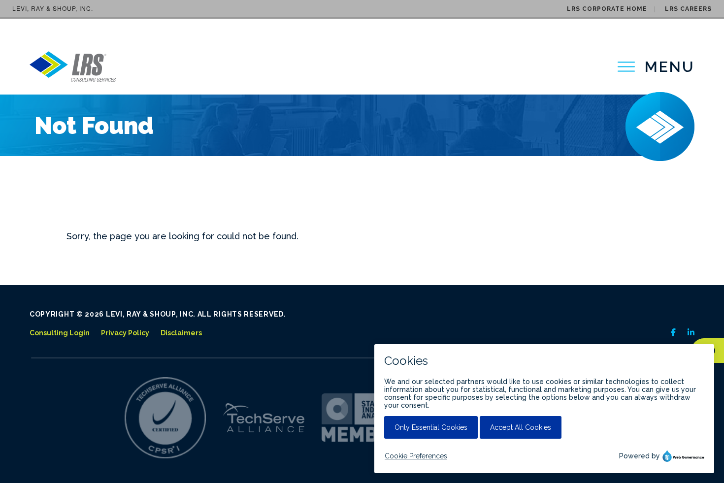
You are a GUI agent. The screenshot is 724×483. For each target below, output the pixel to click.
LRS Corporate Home (607, 8)
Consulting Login (60, 333)
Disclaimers (181, 333)
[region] (656, 66)
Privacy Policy (125, 333)
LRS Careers (688, 8)
